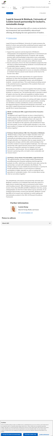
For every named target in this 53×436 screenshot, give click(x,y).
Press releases (15, 7)
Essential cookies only (30, 434)
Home (3, 7)
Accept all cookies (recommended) (11, 434)
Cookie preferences (44, 434)
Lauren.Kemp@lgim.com (26, 213)
